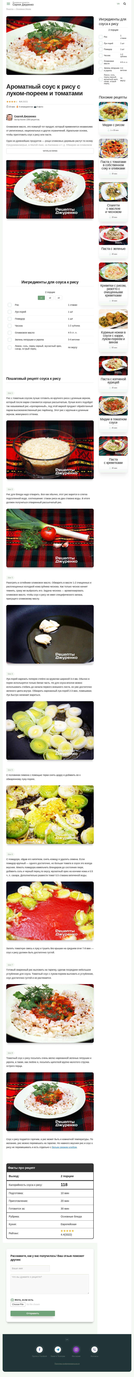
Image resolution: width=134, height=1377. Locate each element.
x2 (50, 298)
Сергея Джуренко (23, 3)
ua (118, 4)
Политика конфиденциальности (67, 1364)
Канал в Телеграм (58, 1356)
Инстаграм (76, 1356)
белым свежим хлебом (64, 1147)
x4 (59, 298)
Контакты (94, 1356)
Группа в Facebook (39, 1356)
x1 (41, 298)
